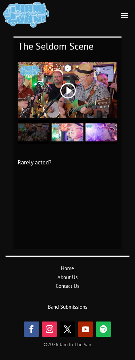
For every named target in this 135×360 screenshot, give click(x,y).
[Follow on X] (67, 329)
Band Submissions (67, 306)
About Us (67, 277)
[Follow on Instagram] (49, 329)
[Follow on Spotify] (103, 329)
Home (67, 268)
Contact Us (67, 286)
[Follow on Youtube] (85, 329)
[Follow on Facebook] (31, 329)
